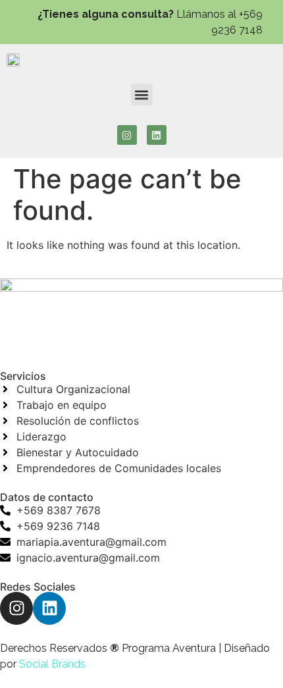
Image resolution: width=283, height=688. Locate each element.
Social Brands (52, 664)
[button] (142, 94)
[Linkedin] (157, 135)
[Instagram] (127, 135)
